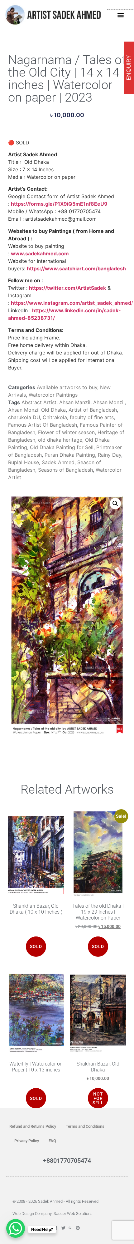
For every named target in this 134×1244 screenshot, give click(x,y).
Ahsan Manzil (74, 402)
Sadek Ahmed (58, 462)
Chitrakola (55, 417)
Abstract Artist (39, 402)
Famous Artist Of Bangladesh (42, 425)
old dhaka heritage (60, 440)
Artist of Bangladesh (93, 410)
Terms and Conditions (85, 1126)
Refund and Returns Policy (32, 1126)
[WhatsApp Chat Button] (15, 1228)
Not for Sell (98, 1098)
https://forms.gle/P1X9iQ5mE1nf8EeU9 (59, 204)
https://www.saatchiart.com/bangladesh (76, 268)
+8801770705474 (67, 1160)
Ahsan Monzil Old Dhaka (37, 410)
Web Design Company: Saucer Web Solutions (52, 1213)
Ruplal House (23, 462)
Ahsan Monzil (109, 402)
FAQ (52, 1140)
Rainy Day (109, 455)
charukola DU (24, 417)
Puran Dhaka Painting (70, 455)
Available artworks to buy (67, 387)
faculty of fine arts (92, 417)
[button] (121, 15)
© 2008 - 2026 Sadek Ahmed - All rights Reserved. (55, 1201)
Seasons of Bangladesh (65, 470)
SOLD (36, 946)
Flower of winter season (66, 432)
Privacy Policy (26, 1140)
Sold (36, 1098)
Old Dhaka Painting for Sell (61, 447)
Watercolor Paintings (53, 395)
